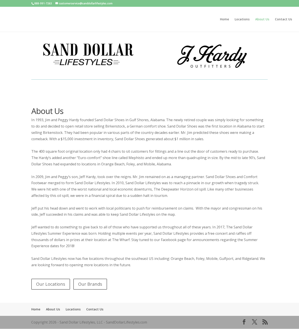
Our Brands (90, 284)
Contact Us (283, 19)
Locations (242, 19)
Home (224, 19)
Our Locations (50, 284)
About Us (262, 19)
